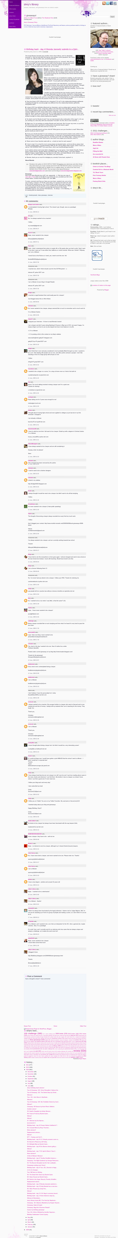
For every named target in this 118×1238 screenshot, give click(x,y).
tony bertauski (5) (73, 1055)
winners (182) (75, 1057)
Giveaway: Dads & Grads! (34, 1205)
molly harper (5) (61, 1047)
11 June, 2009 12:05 (33, 406)
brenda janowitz (33, 195)
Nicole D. (30, 843)
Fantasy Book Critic (99, 181)
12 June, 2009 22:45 (33, 720)
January (30, 1227)
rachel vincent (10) (53, 1051)
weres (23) (68, 1057)
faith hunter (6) (27, 1041)
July (29, 1083)
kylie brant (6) (41, 1045)
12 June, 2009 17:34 (33, 639)
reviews (11, 12)
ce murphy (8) (77, 1036)
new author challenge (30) (48, 1048)
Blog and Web (112, 1237)
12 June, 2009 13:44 (33, 584)
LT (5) (69, 1045)
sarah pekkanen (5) (62, 1053)
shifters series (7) (29, 1054)
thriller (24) (62, 1055)
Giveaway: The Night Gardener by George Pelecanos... (43, 1160)
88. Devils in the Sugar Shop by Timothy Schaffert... (42, 1179)
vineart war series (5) (61, 1057)
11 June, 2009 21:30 (33, 500)
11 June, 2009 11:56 (33, 393)
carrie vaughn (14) (62, 1036)
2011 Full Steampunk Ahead (98, 133)
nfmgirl (30, 348)
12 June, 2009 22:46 (33, 738)
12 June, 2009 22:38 (33, 698)
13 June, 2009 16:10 (33, 752)
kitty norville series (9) (32, 1045)
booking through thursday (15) (43, 1036)
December (31, 1071)
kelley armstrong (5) (66, 1044)
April (29, 1220)
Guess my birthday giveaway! (35, 1209)
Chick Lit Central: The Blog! (101, 166)
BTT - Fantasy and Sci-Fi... (35, 1137)
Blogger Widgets (82, 1058)
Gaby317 (30, 319)
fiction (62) (50, 1041)
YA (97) (81, 1057)
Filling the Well (97, 151)
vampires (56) (46, 1057)
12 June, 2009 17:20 (33, 628)
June (29, 1085)
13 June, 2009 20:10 (33, 830)
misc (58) (55, 1047)
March (30, 1222)
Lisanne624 (31, 908)
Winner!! (29, 1104)
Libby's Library (32, 889)
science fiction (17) (71, 1053)
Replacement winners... (34, 1132)
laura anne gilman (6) (48, 1045)
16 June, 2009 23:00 (33, 894)
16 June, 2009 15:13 (33, 885)
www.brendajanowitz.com (37, 170)
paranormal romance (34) (70, 1048)
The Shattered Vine (47, 18)
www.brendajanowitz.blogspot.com (71, 170)
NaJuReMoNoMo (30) (37, 1048)
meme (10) (37, 1047)
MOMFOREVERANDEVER (35, 834)
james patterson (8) (72, 1043)
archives (11, 23)
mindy (29, 588)
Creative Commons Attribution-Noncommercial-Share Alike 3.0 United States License (102, 124)
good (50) (66, 1041)
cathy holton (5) (70, 1036)
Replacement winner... (33, 1181)
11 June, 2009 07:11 (33, 242)
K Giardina (31, 921)
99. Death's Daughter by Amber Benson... (39, 1111)
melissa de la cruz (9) (29, 1047)
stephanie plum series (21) (76, 1054)
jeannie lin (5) (34, 1044)
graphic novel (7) (72, 1041)
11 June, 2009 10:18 (33, 344)
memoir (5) (42, 1047)
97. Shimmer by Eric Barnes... (36, 1120)
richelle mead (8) (27, 1053)
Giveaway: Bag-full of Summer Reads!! (38, 1207)
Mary (29, 598)
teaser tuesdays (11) (55, 1055)
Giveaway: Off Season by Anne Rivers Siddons (40, 1106)
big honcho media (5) (59, 1035)
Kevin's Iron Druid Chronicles (104, 52)
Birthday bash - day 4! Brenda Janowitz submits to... (42, 1184)
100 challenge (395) (33, 1033)
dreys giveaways (42, 195)
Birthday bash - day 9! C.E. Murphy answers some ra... (43, 1139)
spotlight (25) (52, 1054)
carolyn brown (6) (54, 1036)
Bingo (29, 554)
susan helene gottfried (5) (44, 1055)
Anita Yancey (31, 853)
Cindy (29, 772)
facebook (108, 59)
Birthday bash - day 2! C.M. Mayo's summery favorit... (43, 1193)
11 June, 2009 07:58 (33, 262)
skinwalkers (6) (37, 1054)
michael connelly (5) (49, 1047)
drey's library (31, 4)
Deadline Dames (98, 142)
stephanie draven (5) (66, 1054)
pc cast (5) (79, 1048)
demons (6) (80, 1038)
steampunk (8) (58, 1054)
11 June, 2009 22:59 (33, 533)
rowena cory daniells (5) (47, 1053)
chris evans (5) (48, 1038)
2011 (27, 1065)
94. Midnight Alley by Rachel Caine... (37, 1144)
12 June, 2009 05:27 (33, 550)
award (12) (38, 1035)
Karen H (30, 232)
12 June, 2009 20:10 (33, 686)
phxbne (30, 879)
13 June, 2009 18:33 (33, 794)
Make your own (112, 115)
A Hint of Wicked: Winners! (35, 1156)
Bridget (30, 292)
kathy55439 (31, 938)
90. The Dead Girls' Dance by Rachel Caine (40, 1174)
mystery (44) (29, 1048)
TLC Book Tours (98, 172)
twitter (92, 60)
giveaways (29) (59, 1041)
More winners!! (31, 1130)
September (31, 1078)
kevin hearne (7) (81, 1044)
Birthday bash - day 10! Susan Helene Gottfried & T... (42, 1125)
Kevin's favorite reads (104, 53)
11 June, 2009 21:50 (33, 509)
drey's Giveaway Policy (30, 22)
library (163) (57, 1046)
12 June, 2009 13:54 (33, 594)
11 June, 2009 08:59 (33, 302)
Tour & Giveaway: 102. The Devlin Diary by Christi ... (42, 1092)
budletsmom (31, 664)
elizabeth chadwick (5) (69, 1039)
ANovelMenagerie (33, 443)
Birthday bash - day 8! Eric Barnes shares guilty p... (42, 1146)
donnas (30, 410)
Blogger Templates (100, 1237)
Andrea (30, 607)
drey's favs (12, 16)
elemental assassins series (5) (57, 1039)
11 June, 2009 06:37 (33, 228)
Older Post (83, 1026)
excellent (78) (77, 1040)
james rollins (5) (80, 1043)
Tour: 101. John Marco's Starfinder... (37, 1097)
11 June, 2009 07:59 (33, 288)
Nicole (29, 490)
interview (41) (65, 1043)
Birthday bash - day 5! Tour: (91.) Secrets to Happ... (42, 1167)
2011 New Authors (95, 134)
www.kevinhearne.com (97, 59)
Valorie (30, 513)
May (29, 1217)
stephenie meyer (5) (33, 1055)
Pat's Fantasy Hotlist (99, 175)
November (31, 1074)
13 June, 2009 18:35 (33, 816)
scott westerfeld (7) (79, 1053)
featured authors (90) (42, 1041)
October (30, 1076)
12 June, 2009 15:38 (33, 603)
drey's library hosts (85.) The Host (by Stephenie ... (42, 1200)
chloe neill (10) (41, 1038)
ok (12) (55, 1048)
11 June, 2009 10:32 (33, 365)
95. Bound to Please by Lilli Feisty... (37, 1142)
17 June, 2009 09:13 (33, 917)
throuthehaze (31, 504)
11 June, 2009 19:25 (33, 473)
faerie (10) (84, 1039)
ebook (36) (47, 1039)
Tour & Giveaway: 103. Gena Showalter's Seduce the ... (43, 1090)
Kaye (29, 246)
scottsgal (30, 397)
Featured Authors (14, 5)
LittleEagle (31, 621)
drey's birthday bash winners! (35, 1087)
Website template (100, 1236)
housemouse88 (32, 428)
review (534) (79, 1050)
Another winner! (31, 1109)
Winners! (29, 1095)
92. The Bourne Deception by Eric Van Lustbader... (42, 1163)
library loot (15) (64, 1045)
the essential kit (98, 154)
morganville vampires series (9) (71, 1047)
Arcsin (108, 1236)
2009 (27, 1069)
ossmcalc (30, 702)
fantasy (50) (33, 1041)
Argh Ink (95, 148)
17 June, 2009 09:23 (33, 934)
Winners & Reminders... (34, 1198)
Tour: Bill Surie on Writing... (35, 1172)
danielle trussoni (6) (68, 1038)
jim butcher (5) (48, 1044)
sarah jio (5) (54, 1053)
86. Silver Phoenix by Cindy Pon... (37, 1188)
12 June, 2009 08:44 (33, 562)
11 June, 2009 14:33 (33, 456)
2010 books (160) (73, 1033)
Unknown (30, 305)
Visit (95, 275)
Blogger (106, 290)
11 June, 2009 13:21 (33, 440)
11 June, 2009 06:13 (33, 212)
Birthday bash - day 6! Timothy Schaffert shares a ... (42, 1158)
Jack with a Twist (30, 177)
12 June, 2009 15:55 (33, 617)
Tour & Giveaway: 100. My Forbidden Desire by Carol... (43, 1102)
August (30, 1081)
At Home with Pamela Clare (101, 157)
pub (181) (38, 1051)
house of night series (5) (56, 1043)
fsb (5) (54, 1041)
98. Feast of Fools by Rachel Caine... (38, 1113)
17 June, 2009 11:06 (33, 945)
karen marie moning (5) (56, 1044)
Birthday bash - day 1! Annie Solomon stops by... (41, 1195)
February (30, 1224)
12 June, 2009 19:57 (33, 660)
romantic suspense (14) (36, 1053)
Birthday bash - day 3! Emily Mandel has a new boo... (42, 1186)
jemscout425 (31, 632)
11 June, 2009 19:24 (33, 464)
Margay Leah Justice (33, 204)
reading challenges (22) (62, 1051)
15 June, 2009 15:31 (33, 849)
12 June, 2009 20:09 (33, 673)
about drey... (13, 26)
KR (29, 216)
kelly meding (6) (73, 1044)
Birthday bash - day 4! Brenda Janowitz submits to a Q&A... (52, 49)
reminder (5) (70, 1051)
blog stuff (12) (67, 1035)
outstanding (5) (61, 1048)
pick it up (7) (26, 1051)
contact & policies (14, 19)
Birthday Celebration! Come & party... (38, 1214)
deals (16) (75, 1038)
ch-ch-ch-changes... (33, 1170)
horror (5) (49, 1043)
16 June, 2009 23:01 (33, 904)
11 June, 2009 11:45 (33, 378)
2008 (27, 1229)
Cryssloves (31, 368)
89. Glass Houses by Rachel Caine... (38, 1177)
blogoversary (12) (82, 1035)
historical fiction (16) (32, 1043)
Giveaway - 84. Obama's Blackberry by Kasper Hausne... (43, 1202)
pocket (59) (32, 1051)
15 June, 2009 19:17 (33, 862)
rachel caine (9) (45, 1051)
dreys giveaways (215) (37, 1040)
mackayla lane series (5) (76, 1045)
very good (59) (53, 1057)
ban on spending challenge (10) (47, 1035)
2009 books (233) (61, 1033)
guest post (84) (80, 1041)
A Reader (30, 643)
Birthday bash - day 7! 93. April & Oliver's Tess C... (41, 1151)
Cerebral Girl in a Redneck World (103, 169)
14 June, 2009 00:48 (33, 839)
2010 (27, 1067)
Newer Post (27, 1026)
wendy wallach (32, 820)
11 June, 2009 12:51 (33, 425)
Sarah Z (30, 756)
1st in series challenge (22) (49, 1033)
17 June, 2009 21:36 (33, 966)
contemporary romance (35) (57, 1038)
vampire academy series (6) (37, 1057)
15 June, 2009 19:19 (33, 875)
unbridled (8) (80, 1055)
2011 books (12, 9)
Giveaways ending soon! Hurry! (36, 1165)
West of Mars (97, 145)
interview (50, 195)
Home (11, 2)
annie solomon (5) (31, 1035)
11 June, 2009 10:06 (33, 315)
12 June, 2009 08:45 (33, 571)
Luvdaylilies (31, 742)
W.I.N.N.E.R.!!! (31, 1123)
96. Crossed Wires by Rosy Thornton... (38, 1127)
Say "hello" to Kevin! (105, 50)
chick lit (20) (35, 1038)
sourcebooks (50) (44, 1054)
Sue (29, 382)
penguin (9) (83, 1048)
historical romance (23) (41, 1043)
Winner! (29, 1116)
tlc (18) (66, 1055)
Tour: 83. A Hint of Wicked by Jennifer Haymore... (41, 1212)
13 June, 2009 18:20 (33, 768)
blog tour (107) (74, 1035)
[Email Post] (26, 196)
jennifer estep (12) (41, 1044)
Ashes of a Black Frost (30, 18)
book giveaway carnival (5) (30, 1036)
